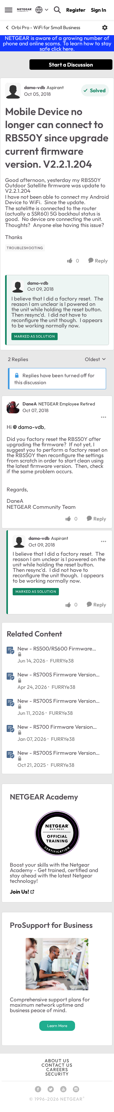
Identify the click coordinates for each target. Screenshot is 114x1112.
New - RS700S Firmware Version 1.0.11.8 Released (56, 700)
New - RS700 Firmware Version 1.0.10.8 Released (55, 726)
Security (57, 1074)
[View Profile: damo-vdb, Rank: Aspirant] (13, 91)
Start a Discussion (71, 64)
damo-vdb (34, 87)
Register (76, 10)
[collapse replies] (57, 399)
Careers (57, 1069)
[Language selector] (42, 9)
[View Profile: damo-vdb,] (17, 286)
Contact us (57, 1065)
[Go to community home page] (24, 10)
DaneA (29, 404)
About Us (57, 1061)
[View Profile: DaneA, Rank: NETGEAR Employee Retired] (13, 407)
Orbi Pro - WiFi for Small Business (45, 27)
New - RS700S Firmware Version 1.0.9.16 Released (56, 752)
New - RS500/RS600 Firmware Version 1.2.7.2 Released (54, 648)
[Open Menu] (104, 27)
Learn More (57, 1025)
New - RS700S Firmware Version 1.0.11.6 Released (56, 674)
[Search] (57, 10)
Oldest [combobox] (95, 359)
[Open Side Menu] (9, 10)
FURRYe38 (62, 660)
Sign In (98, 10)
